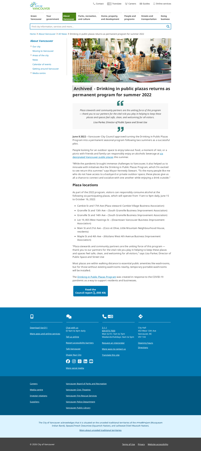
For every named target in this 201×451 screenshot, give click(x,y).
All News (62, 33)
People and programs (130, 17)
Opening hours (145, 343)
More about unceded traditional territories (100, 430)
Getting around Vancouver (46, 68)
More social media (75, 368)
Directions (143, 347)
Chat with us (72, 327)
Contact (100, 3)
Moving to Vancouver (43, 51)
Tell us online (72, 336)
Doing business (165, 17)
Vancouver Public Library (78, 407)
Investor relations (38, 395)
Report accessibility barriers (80, 342)
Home (33, 33)
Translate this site (110, 355)
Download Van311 (39, 327)
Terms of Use (128, 444)
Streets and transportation (149, 17)
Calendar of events (42, 64)
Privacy (141, 444)
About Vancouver (68, 17)
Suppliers (34, 401)
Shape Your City (73, 354)
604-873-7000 (108, 330)
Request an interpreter (113, 343)
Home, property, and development (110, 17)
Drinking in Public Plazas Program (96, 276)
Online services (163, 3)
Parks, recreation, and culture (87, 17)
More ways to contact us (114, 349)
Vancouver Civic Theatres (78, 389)
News (35, 59)
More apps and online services (45, 333)
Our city (36, 46)
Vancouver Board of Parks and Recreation (86, 383)
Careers (132, 3)
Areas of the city (41, 55)
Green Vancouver (36, 17)
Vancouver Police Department (80, 401)
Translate (116, 3)
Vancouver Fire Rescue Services (81, 395)
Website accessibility (158, 444)
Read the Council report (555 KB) (91, 291)
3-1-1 (104, 327)
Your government (52, 17)
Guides (146, 3)
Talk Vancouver (73, 348)
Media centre (39, 73)
